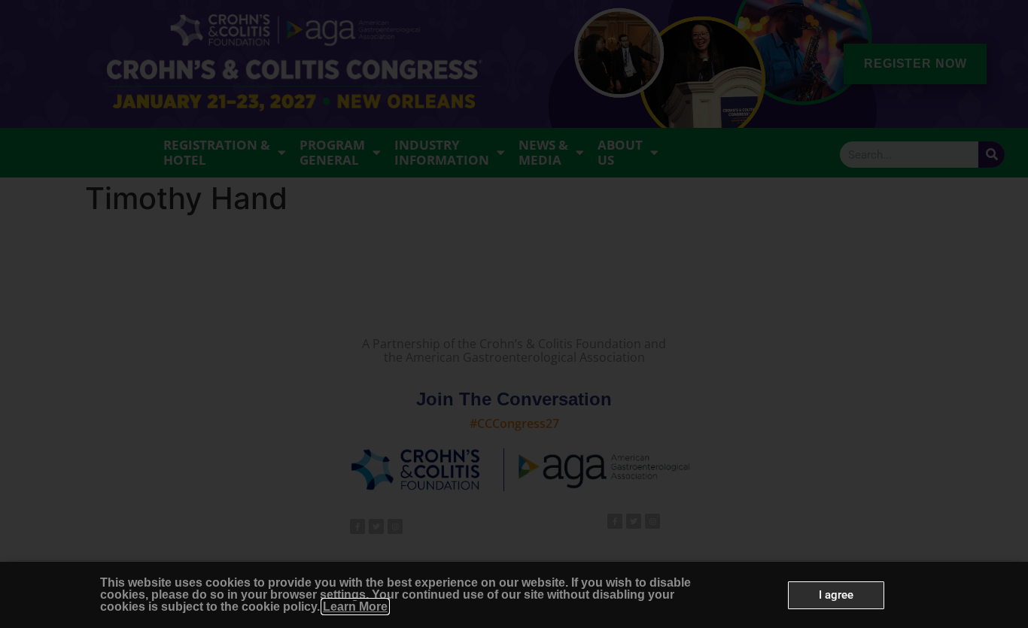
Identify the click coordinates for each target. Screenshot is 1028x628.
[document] (514, 314)
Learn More (355, 606)
